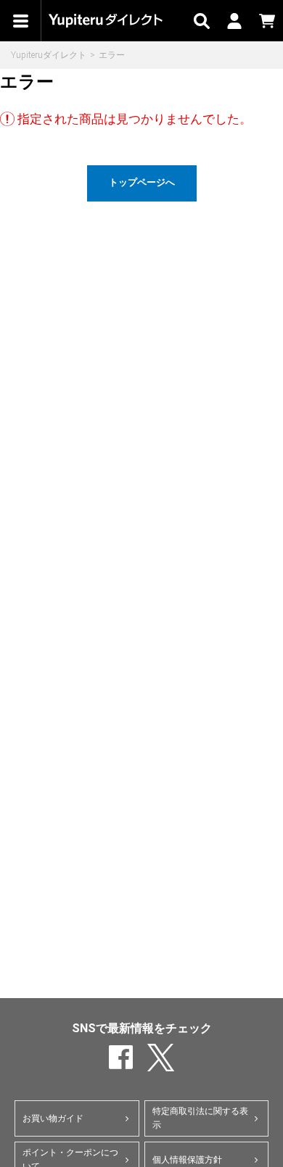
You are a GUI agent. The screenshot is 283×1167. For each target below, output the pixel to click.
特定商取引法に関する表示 (200, 1118)
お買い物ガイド (52, 1118)
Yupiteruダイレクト (48, 55)
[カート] (266, 20)
